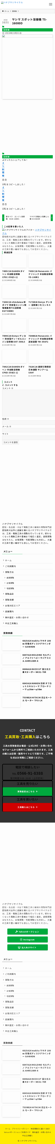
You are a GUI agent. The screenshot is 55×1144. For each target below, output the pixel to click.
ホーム (8, 560)
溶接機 (6, 29)
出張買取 (10, 583)
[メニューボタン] (50, 4)
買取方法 (9, 572)
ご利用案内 (10, 566)
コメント (7, 388)
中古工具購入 (11, 623)
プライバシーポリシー (20, 1128)
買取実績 (9, 599)
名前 (5, 418)
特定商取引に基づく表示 (40, 1128)
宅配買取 (10, 588)
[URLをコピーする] (4, 180)
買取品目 (9, 593)
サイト (5, 433)
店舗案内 (9, 611)
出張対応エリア (12, 605)
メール (6, 426)
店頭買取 (10, 577)
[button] (3, 163)
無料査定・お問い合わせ (17, 617)
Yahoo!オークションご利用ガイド (17, 1132)
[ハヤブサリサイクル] (12, 4)
